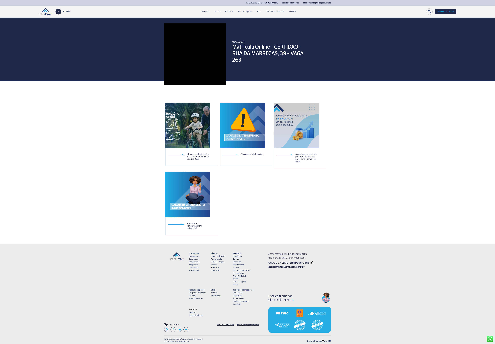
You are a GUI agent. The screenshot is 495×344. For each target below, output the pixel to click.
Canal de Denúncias (225, 325)
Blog (259, 12)
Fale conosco (238, 293)
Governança (194, 259)
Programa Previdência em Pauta (197, 294)
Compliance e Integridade (194, 263)
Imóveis (236, 267)
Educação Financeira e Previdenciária (241, 272)
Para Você (229, 12)
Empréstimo (237, 256)
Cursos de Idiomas (196, 315)
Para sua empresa (245, 12)
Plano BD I (215, 267)
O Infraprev (205, 12)
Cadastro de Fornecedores (238, 297)
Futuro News (216, 296)
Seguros (192, 312)
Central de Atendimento (262, 3)
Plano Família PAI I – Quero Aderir (240, 277)
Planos (217, 12)
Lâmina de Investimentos (238, 263)
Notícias (214, 293)
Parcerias (292, 12)
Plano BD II (215, 270)
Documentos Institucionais (194, 269)
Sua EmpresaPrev (196, 298)
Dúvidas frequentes (240, 301)
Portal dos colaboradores (248, 325)
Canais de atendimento (275, 12)
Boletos (236, 259)
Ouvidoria (237, 304)
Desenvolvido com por (319, 341)
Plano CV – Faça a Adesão (217, 263)
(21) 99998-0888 (299, 263)
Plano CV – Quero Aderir (239, 283)
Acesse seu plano (446, 12)
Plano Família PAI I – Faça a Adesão (218, 257)
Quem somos (194, 256)
